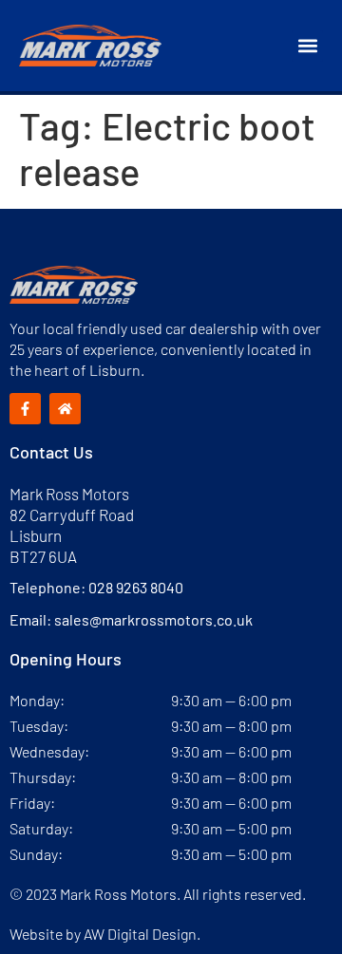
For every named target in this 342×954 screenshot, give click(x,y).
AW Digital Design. (142, 934)
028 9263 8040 (135, 587)
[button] (307, 46)
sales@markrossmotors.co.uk (153, 619)
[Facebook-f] (25, 408)
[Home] (65, 408)
